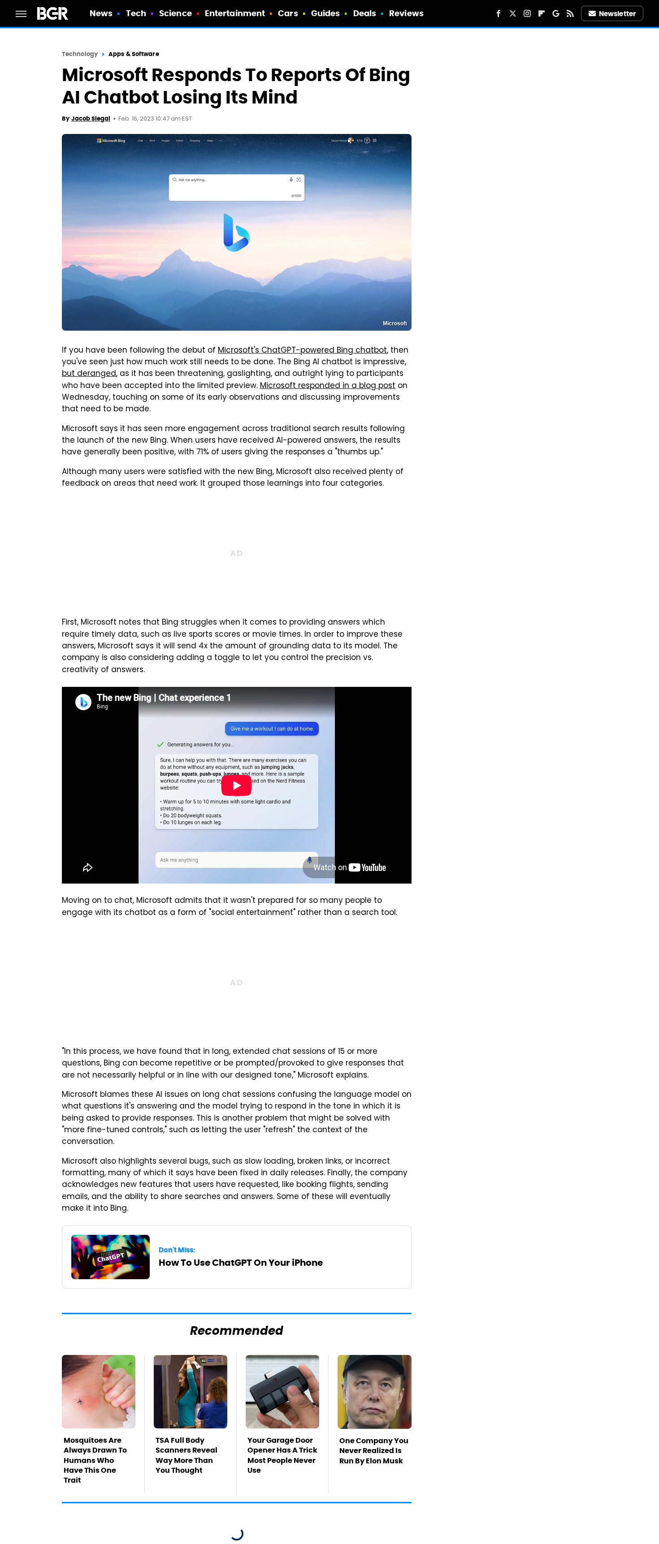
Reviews (406, 13)
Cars (288, 13)
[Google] (555, 13)
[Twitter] (512, 13)
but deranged (89, 374)
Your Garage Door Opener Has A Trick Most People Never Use (282, 1455)
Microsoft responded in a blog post (327, 386)
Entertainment (235, 13)
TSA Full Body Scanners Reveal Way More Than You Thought (186, 1455)
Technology (80, 54)
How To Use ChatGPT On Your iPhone (241, 1262)
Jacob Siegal (90, 118)
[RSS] (570, 13)
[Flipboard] (541, 13)
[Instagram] (527, 13)
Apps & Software (133, 54)
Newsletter (617, 13)
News (101, 13)
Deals (365, 13)
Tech (136, 13)
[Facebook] (498, 13)
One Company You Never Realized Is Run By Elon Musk (373, 1451)
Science (175, 13)
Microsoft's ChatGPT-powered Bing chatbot (302, 351)
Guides (325, 13)
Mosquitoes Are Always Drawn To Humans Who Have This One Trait (95, 1460)
